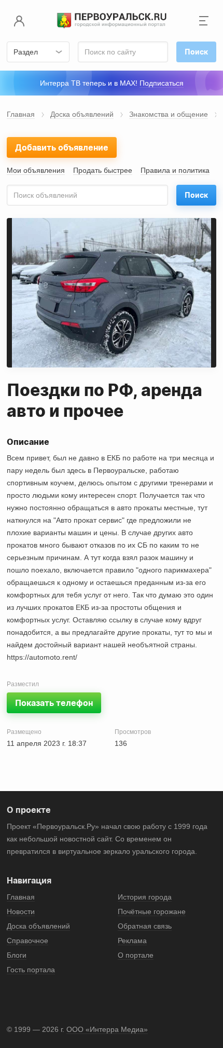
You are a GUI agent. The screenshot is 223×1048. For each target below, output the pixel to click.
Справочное (27, 940)
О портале (136, 955)
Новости (21, 911)
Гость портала (31, 969)
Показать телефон (54, 703)
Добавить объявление (61, 147)
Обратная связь (145, 926)
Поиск (196, 194)
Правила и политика (175, 170)
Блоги (16, 955)
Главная (21, 114)
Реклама (132, 940)
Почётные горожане (152, 911)
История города (145, 897)
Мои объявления (36, 170)
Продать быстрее (102, 170)
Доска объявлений (82, 114)
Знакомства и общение (168, 114)
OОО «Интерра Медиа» (107, 1029)
